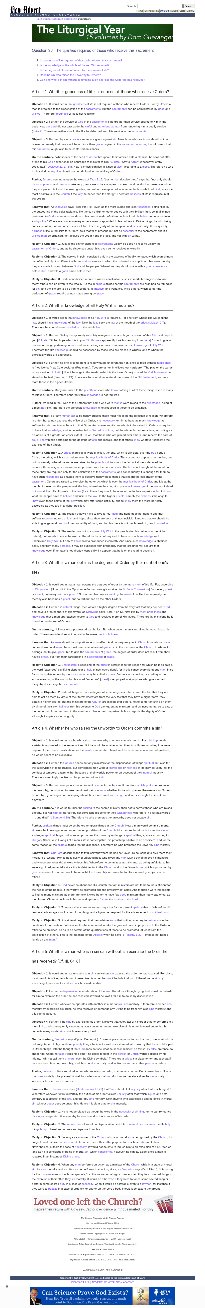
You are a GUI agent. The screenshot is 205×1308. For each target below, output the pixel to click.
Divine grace (71, 1156)
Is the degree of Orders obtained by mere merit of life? (74, 70)
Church (65, 193)
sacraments (93, 108)
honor (140, 867)
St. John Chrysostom (136, 589)
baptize (52, 1188)
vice (119, 166)
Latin (58, 372)
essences (144, 206)
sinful (88, 126)
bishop (153, 740)
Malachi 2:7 (156, 322)
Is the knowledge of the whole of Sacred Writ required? (74, 65)
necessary (108, 420)
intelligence (164, 362)
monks (118, 402)
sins (135, 226)
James (104, 899)
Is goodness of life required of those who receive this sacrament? (81, 60)
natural (67, 607)
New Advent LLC (90, 1278)
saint (40, 594)
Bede (147, 340)
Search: (132, 6)
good (161, 108)
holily (43, 1129)
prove (49, 518)
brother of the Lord (126, 899)
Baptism (99, 288)
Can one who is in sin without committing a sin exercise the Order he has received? (92, 79)
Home (140, 11)
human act (68, 415)
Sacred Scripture (102, 430)
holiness (135, 193)
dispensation (70, 991)
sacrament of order (134, 144)
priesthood (90, 390)
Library (190, 11)
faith (154, 335)
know (114, 390)
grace (75, 139)
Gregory (37, 840)
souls (35, 439)
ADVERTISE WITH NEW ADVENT (112, 1282)
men (59, 647)
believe (67, 496)
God (80, 121)
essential (128, 230)
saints (88, 750)
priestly (77, 1044)
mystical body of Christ (104, 457)
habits (144, 216)
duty (62, 1183)
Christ (142, 642)
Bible (182, 11)
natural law (74, 1124)
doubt (50, 1103)
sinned (57, 812)
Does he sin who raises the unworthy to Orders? (70, 74)
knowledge (80, 317)
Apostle (98, 934)
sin (115, 139)
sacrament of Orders (45, 248)
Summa (164, 11)
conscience (160, 266)
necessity (125, 1111)
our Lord (51, 126)
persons (65, 545)
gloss (145, 166)
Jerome (47, 179)
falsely (62, 1053)
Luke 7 (37, 131)
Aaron (93, 157)
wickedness (124, 812)
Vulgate (115, 161)
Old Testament (157, 372)
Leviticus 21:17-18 (59, 166)
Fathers (174, 11)
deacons (64, 184)
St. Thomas (93, 340)
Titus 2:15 (96, 179)
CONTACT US (80, 1282)
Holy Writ (100, 317)
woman (115, 126)
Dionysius (61, 206)
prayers (69, 1058)
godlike (41, 221)
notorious (104, 126)
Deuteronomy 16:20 (89, 1089)
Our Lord (56, 852)
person (122, 1053)
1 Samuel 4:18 (59, 817)
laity (80, 193)
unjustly (122, 1093)
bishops (37, 184)
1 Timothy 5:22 (132, 934)
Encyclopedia (151, 11)
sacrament (43, 149)
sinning (139, 1111)
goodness (79, 104)
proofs (62, 523)
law (34, 322)
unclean (46, 1174)
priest (144, 322)
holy (43, 407)
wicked (36, 113)
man (116, 179)
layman (146, 1183)
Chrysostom (42, 589)
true (153, 452)
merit (138, 584)
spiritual (86, 261)
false (154, 1048)
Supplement (69, 19)
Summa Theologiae (52, 19)
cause (57, 642)
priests (47, 184)
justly (137, 1089)
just (152, 1093)
